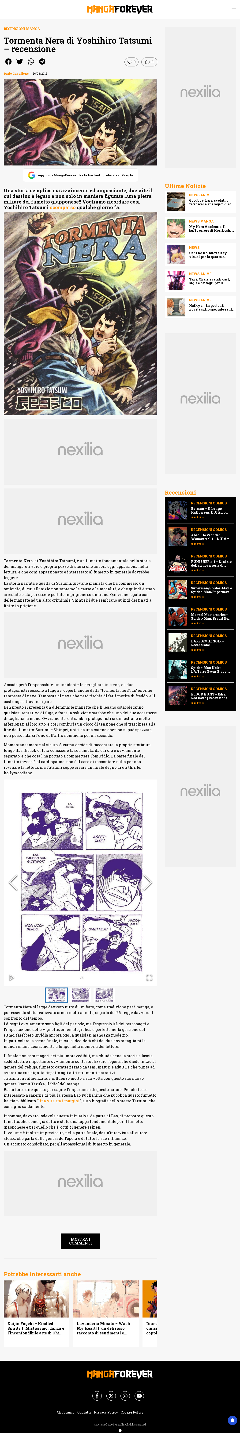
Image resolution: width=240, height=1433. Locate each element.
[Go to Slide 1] (56, 995)
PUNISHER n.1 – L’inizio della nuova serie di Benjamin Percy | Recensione (211, 563)
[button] (80, 883)
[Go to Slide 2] (80, 995)
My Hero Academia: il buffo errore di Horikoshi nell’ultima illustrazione (210, 228)
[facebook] (8, 64)
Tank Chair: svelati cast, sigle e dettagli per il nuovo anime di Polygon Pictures (209, 281)
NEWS (194, 248)
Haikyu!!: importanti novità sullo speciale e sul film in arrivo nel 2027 (210, 307)
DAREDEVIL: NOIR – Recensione (207, 643)
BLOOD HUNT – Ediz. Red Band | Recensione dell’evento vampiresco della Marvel (210, 696)
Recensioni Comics (209, 503)
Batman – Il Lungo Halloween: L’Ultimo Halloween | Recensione (210, 510)
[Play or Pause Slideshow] (12, 977)
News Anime (200, 195)
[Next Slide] (148, 883)
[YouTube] (136, 1393)
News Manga (201, 221)
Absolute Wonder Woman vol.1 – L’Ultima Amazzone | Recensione (211, 537)
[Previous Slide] (13, 883)
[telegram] (42, 64)
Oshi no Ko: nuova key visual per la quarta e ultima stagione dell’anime (211, 255)
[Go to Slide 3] (104, 995)
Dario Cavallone (16, 73)
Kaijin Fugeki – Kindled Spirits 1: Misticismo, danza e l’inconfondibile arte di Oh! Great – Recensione (36, 1328)
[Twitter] (108, 1393)
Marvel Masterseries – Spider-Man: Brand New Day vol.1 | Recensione (211, 616)
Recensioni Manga (22, 29)
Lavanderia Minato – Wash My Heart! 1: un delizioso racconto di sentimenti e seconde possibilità (103, 1328)
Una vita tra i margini (58, 1100)
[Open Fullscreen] (149, 977)
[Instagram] (122, 1393)
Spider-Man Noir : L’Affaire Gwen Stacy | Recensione (209, 669)
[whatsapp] (31, 64)
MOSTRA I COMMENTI (80, 1241)
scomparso (63, 207)
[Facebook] (94, 1393)
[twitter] (19, 64)
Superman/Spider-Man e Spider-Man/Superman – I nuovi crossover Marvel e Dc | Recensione (211, 590)
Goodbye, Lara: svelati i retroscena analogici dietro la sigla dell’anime (211, 202)
